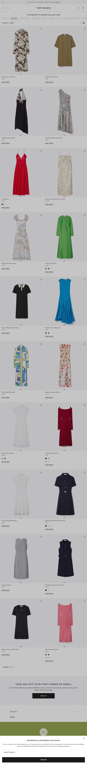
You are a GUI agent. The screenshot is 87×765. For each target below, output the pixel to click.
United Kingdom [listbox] (9, 752)
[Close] (84, 738)
